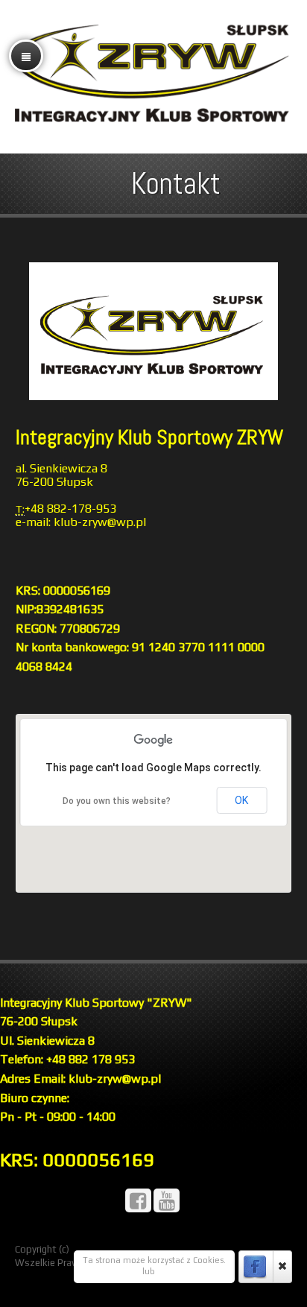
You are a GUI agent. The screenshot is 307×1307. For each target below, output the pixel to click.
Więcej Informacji (191, 1271)
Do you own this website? (117, 801)
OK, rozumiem (111, 1271)
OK (241, 800)
